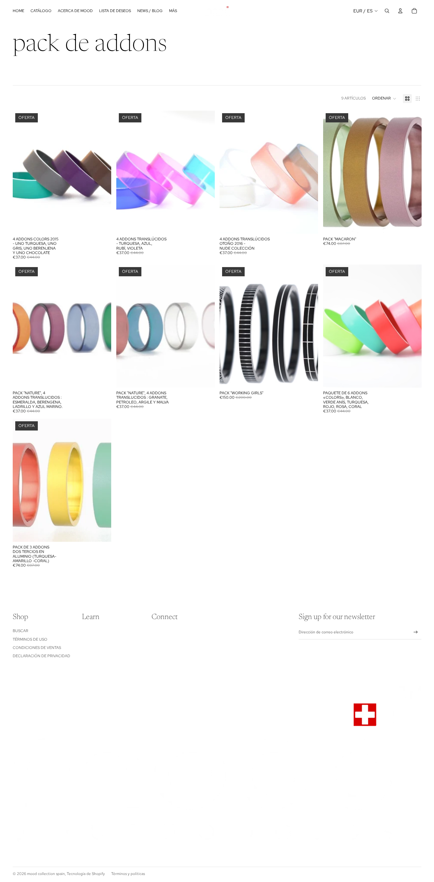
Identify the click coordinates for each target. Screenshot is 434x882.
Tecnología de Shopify (86, 873)
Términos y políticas (128, 873)
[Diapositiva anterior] (332, 172)
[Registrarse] (415, 632)
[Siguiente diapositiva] (411, 172)
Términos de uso (30, 639)
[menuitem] (173, 11)
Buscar (20, 630)
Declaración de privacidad (41, 655)
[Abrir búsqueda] (387, 11)
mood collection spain (46, 873)
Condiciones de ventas (37, 647)
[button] (384, 99)
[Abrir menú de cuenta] (400, 11)
